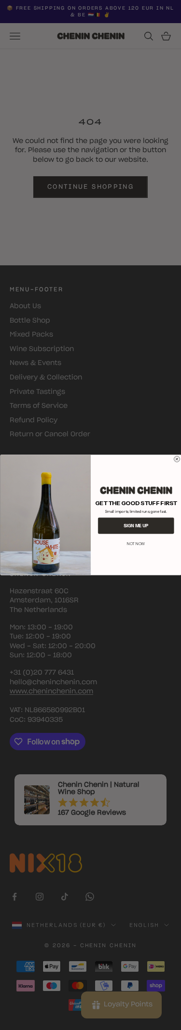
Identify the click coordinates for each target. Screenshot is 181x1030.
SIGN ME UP (136, 525)
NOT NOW (136, 544)
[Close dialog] (177, 459)
